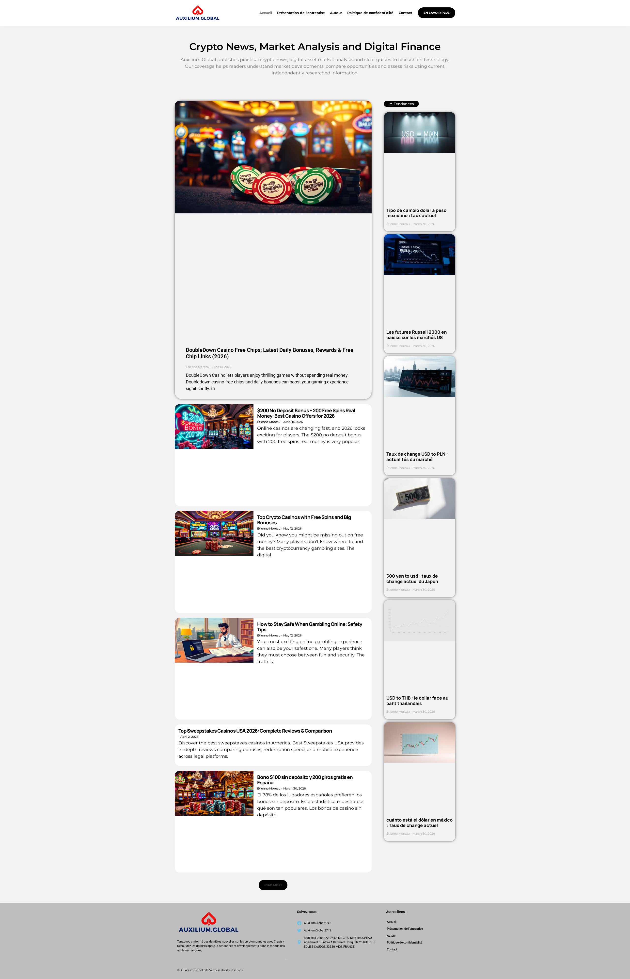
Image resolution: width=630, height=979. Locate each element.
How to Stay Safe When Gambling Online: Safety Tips (309, 627)
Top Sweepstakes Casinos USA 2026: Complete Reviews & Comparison (255, 730)
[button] (273, 885)
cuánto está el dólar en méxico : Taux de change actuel (419, 822)
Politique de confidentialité (370, 13)
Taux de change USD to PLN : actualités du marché (417, 456)
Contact (405, 13)
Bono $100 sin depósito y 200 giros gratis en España (305, 780)
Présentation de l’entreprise (301, 13)
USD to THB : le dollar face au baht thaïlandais (417, 700)
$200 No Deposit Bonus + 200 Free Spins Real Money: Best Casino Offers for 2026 (306, 413)
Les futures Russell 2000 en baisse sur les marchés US (416, 334)
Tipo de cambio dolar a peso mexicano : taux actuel (416, 213)
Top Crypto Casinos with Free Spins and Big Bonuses (304, 520)
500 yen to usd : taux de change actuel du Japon (412, 578)
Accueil (265, 13)
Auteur (336, 13)
